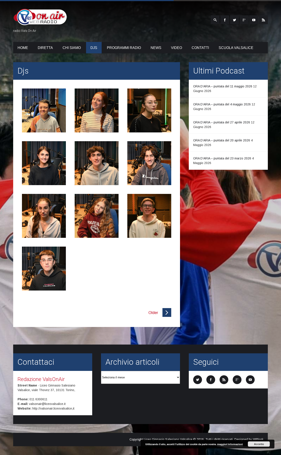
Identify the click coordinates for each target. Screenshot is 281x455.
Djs (93, 48)
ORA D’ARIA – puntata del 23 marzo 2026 (222, 158)
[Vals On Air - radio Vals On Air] (40, 22)
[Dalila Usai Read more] (44, 216)
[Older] (166, 316)
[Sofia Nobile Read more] (44, 163)
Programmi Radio (124, 48)
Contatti (200, 48)
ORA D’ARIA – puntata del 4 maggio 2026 (222, 104)
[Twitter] (234, 19)
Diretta (45, 48)
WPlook (258, 439)
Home (23, 48)
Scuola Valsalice (236, 48)
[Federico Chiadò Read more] (44, 110)
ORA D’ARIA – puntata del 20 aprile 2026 (221, 140)
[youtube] (253, 19)
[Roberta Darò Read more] (97, 216)
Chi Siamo (72, 48)
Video (176, 48)
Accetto (259, 444)
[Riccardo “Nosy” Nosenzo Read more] (44, 269)
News (156, 48)
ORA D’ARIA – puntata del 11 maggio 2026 (222, 86)
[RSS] (263, 19)
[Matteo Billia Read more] (149, 163)
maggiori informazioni (230, 444)
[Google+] (244, 19)
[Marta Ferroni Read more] (149, 110)
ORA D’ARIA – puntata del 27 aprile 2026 (221, 122)
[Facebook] (224, 19)
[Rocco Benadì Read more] (97, 163)
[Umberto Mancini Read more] (149, 216)
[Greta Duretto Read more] (97, 110)
